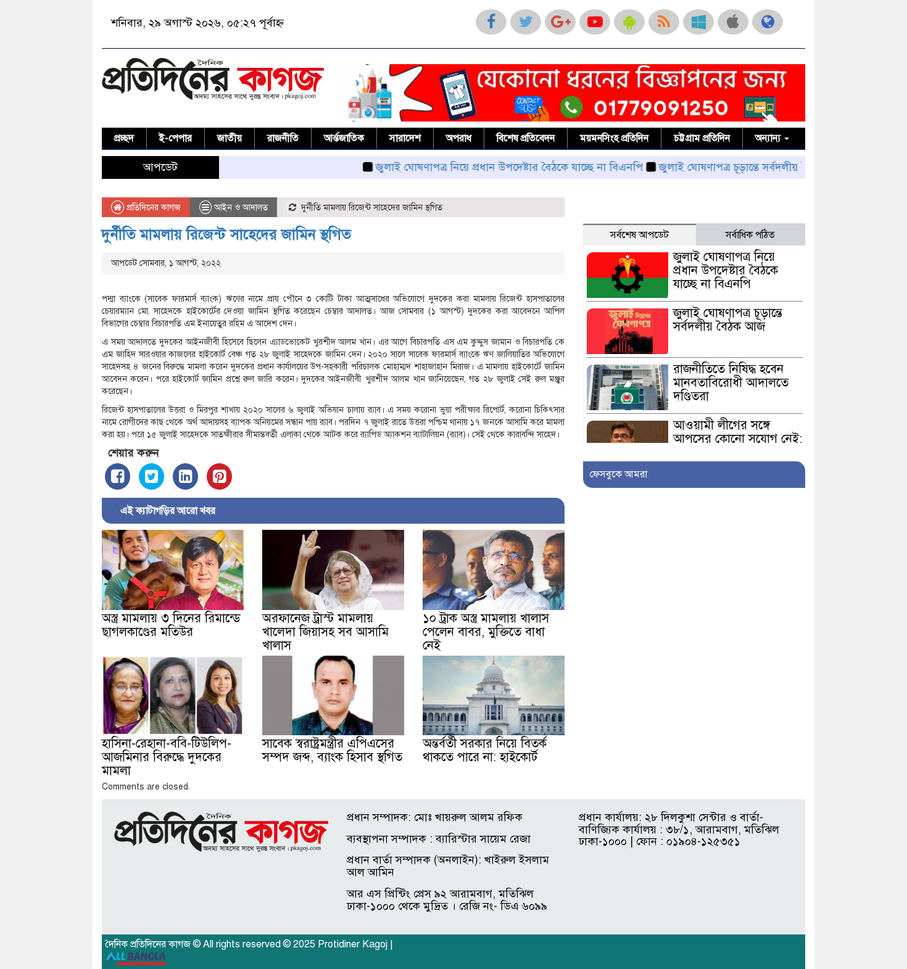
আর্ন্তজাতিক (344, 138)
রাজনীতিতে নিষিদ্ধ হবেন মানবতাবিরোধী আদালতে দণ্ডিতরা (731, 382)
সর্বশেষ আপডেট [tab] (639, 235)
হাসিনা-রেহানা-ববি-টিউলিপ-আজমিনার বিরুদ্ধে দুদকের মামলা (166, 757)
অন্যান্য (769, 138)
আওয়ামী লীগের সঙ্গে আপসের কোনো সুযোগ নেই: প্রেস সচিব (737, 439)
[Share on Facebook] (117, 476)
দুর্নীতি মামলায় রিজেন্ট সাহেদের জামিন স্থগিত (226, 234)
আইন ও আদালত (241, 207)
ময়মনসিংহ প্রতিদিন (614, 138)
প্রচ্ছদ (124, 138)
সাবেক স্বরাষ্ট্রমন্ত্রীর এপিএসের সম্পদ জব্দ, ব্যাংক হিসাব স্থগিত (332, 750)
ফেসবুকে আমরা (618, 474)
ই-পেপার (175, 138)
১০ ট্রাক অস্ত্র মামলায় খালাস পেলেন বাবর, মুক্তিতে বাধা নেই (486, 632)
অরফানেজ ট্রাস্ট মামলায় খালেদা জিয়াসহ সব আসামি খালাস (325, 632)
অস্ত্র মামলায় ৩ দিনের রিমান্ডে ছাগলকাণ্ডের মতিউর (171, 625)
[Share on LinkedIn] (185, 476)
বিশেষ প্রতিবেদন (526, 138)
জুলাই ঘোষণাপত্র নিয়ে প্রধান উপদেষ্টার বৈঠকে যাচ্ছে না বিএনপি (482, 167)
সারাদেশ (405, 138)
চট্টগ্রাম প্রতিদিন (702, 138)
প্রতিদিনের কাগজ (152, 207)
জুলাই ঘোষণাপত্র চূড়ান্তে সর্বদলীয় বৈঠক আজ (725, 167)
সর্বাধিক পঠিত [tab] (750, 235)
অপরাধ (458, 138)
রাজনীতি (283, 138)
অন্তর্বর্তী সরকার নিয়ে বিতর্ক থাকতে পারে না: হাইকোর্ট (485, 750)
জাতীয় (229, 138)
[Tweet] (151, 476)
